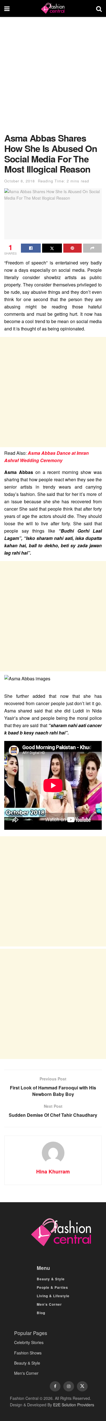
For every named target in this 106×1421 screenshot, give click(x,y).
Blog (41, 1312)
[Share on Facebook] (31, 248)
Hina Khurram (53, 1171)
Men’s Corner (49, 1304)
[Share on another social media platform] (92, 248)
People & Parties (52, 1287)
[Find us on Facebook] (55, 1386)
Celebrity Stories (29, 1342)
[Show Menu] (7, 8)
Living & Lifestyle (53, 1295)
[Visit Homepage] (53, 8)
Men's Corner (26, 1373)
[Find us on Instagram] (68, 1386)
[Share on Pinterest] (72, 248)
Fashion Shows (28, 1353)
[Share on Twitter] (52, 248)
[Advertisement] (53, 78)
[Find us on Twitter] (82, 1386)
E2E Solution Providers (73, 1404)
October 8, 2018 (19, 181)
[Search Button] (99, 8)
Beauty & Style (51, 1278)
